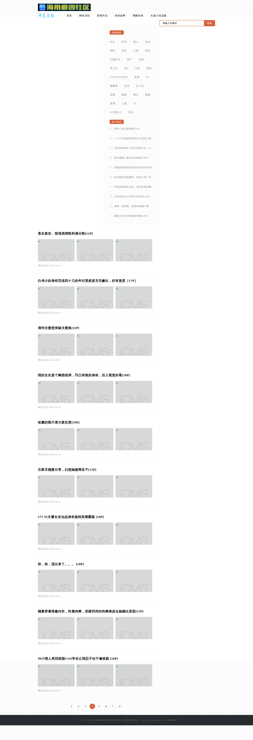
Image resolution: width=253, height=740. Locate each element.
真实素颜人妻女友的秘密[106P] (131, 158)
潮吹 (112, 50)
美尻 (147, 50)
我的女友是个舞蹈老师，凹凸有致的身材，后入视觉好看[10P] (84, 375)
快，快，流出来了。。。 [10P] (61, 564)
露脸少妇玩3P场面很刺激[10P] (131, 216)
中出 (112, 41)
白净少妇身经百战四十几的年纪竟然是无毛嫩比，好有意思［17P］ (88, 281)
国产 (129, 59)
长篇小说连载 (158, 15)
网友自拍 (84, 15)
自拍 (141, 59)
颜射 (124, 94)
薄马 (131, 112)
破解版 (114, 85)
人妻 (124, 103)
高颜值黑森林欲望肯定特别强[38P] (133, 167)
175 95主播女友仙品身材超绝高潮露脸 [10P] (71, 517)
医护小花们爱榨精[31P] (127, 128)
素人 (136, 41)
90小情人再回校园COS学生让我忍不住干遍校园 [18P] (78, 658)
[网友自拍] (48, 15)
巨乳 (124, 41)
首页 (69, 15)
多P (126, 68)
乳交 (127, 85)
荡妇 (149, 68)
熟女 (147, 41)
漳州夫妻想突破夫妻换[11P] (58, 328)
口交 (137, 68)
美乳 (124, 50)
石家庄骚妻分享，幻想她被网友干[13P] (67, 469)
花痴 (112, 94)
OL (147, 77)
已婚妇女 (115, 59)
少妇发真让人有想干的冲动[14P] (132, 196)
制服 (147, 94)
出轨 (136, 50)
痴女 (136, 94)
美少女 (114, 68)
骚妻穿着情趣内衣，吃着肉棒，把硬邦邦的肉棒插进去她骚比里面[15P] (90, 611)
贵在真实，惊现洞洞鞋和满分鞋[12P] (65, 233)
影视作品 (102, 15)
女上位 (140, 85)
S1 (134, 103)
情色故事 (120, 15)
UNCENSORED (119, 77)
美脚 (136, 77)
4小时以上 (116, 112)
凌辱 (112, 103)
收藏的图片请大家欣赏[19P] (59, 422)
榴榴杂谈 (138, 15)
